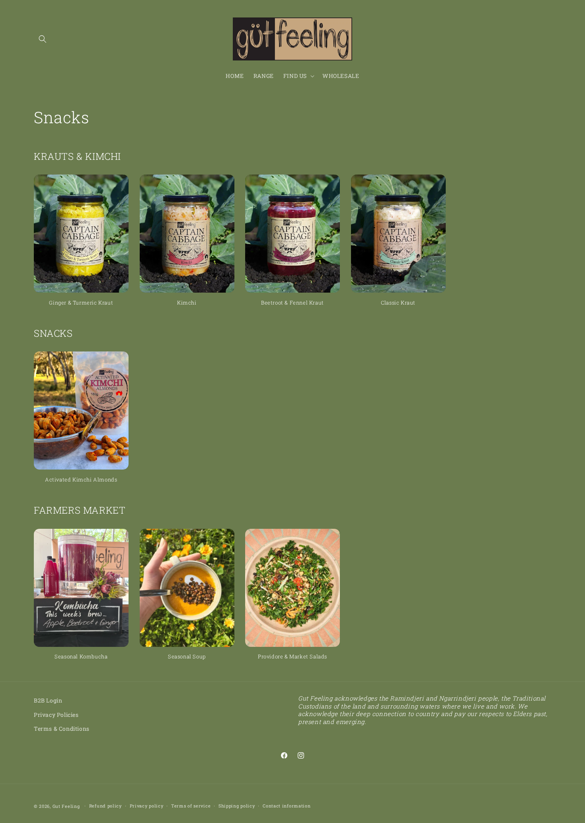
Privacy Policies (56, 714)
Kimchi (187, 302)
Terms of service (191, 806)
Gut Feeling (66, 806)
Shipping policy (236, 806)
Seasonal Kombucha (81, 656)
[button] (42, 39)
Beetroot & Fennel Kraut (292, 302)
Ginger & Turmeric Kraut (81, 302)
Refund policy (105, 806)
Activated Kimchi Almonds (81, 479)
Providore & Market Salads (292, 656)
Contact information (286, 806)
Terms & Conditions (62, 728)
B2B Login (48, 700)
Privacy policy (147, 806)
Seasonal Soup (187, 656)
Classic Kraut (398, 302)
